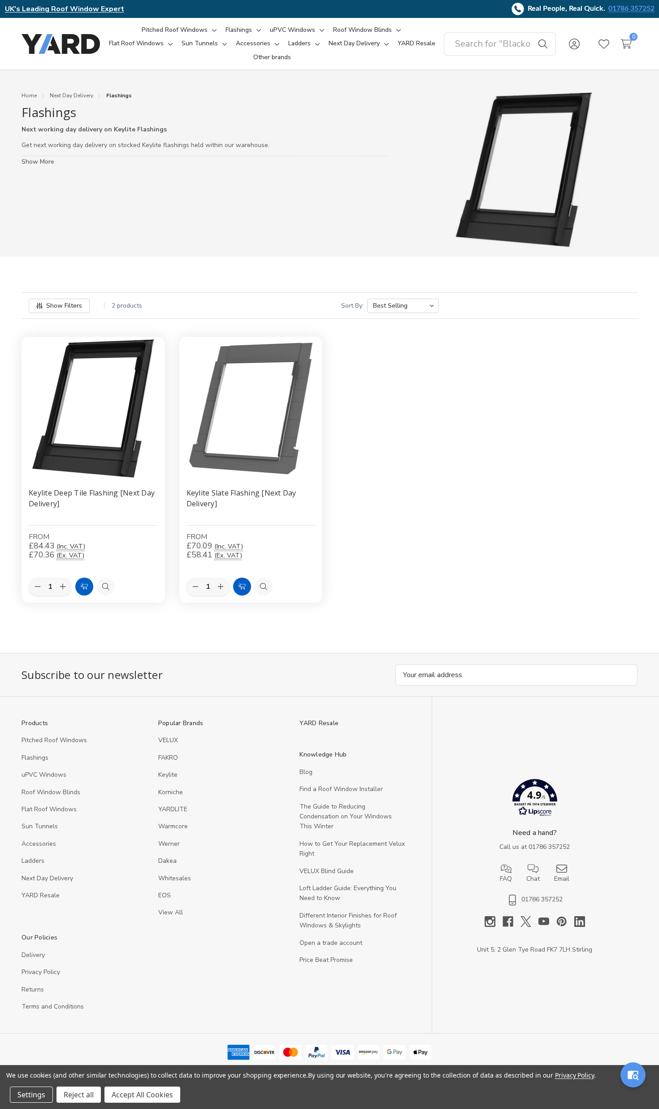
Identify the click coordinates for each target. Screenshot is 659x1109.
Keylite (168, 774)
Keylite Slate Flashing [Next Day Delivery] (241, 498)
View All (170, 912)
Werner (169, 843)
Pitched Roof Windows (54, 740)
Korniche (170, 792)
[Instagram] (494, 921)
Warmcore (173, 826)
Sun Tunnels (40, 826)
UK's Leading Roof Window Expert (64, 9)
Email (561, 878)
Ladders (33, 861)
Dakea (167, 861)
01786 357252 (631, 8)
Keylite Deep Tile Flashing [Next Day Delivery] (92, 498)
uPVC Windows (44, 774)
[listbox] (403, 306)
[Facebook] (511, 921)
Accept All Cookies (142, 1095)
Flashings (35, 757)
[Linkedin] (579, 921)
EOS (164, 895)
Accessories (39, 843)
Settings (31, 1095)
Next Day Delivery (47, 878)
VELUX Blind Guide (326, 871)
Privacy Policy (41, 972)
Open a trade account (330, 943)
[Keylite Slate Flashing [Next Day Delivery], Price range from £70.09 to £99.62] (251, 408)
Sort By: (352, 305)
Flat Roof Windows (49, 809)
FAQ (506, 878)
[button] (535, 799)
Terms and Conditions (53, 1006)
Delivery (33, 955)
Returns (33, 989)
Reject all (79, 1095)
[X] (529, 921)
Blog (305, 772)
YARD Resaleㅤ (41, 895)
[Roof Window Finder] (633, 1074)
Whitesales (174, 878)
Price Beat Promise (326, 960)
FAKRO (168, 757)
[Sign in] (574, 44)
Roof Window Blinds (51, 792)
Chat (533, 878)
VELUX (168, 740)
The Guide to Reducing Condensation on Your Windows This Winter (345, 816)
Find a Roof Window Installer (341, 789)
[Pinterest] (565, 921)
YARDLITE (172, 809)
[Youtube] (547, 921)
